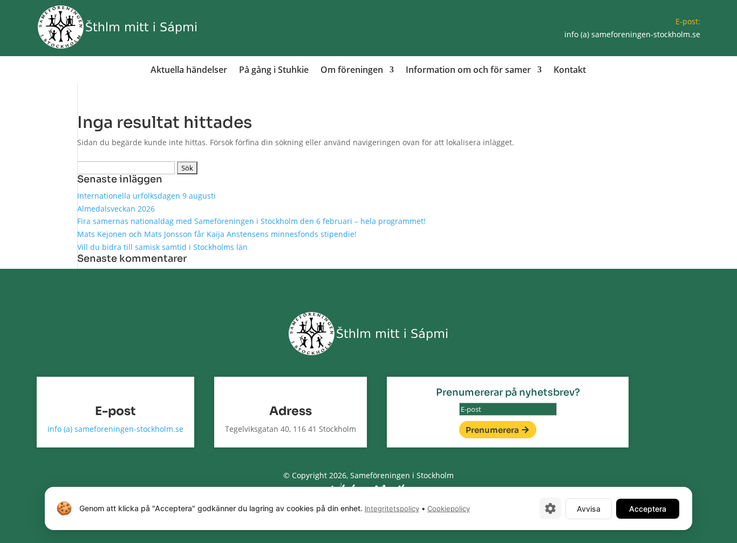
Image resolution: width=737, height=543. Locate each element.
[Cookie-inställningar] (550, 508)
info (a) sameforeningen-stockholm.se (632, 34)
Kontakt (570, 71)
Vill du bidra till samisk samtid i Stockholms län (162, 247)
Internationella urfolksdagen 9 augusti (146, 196)
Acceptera (647, 508)
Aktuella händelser (189, 71)
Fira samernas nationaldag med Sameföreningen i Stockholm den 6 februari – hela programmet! (251, 221)
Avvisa (588, 508)
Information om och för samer (468, 71)
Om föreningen (351, 71)
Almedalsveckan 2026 (116, 208)
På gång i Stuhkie (274, 71)
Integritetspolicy (392, 508)
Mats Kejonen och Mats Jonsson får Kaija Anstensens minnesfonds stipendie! (217, 234)
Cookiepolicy (448, 508)
